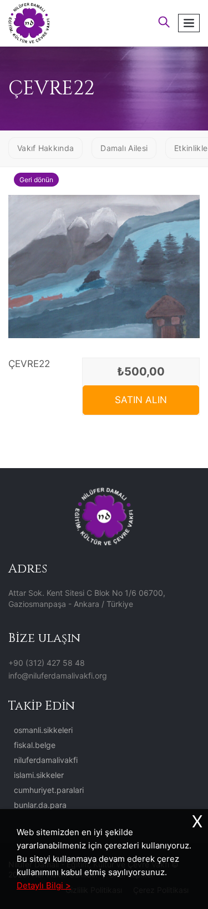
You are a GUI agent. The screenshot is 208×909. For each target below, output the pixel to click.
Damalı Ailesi (124, 148)
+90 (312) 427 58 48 (46, 662)
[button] (164, 23)
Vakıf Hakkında (45, 148)
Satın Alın (141, 399)
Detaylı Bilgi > (44, 885)
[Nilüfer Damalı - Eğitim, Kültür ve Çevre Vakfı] (29, 22)
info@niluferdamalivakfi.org (57, 675)
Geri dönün (36, 179)
